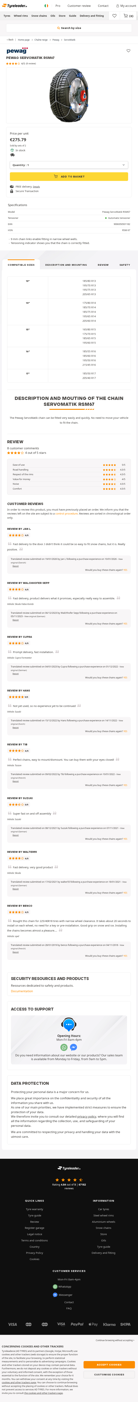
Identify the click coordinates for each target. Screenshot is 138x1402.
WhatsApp (64, 1286)
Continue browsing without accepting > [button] (115, 1340)
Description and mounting (66, 264)
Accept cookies (109, 1364)
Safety (124, 264)
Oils (52, 15)
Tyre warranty (34, 1209)
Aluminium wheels (103, 1221)
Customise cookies (109, 1374)
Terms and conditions (34, 1240)
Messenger (65, 1295)
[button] (34, 616)
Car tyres (103, 1209)
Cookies (34, 1259)
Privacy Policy (34, 1253)
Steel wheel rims (103, 1215)
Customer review (79, 6)
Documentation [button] (22, 991)
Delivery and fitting (92, 15)
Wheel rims (21, 15)
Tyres (7, 15)
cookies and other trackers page (19, 1382)
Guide (72, 15)
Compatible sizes (21, 264)
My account (128, 6)
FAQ (69, 1308)
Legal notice (34, 1234)
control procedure (66, 513)
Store (62, 15)
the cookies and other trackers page (43, 1393)
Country (35, 1246)
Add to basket (72, 176)
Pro (58, 6)
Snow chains (39, 15)
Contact (103, 6)
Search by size (70, 28)
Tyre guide (34, 1215)
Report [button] (16, 566)
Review (103, 264)
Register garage (34, 1228)
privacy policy (86, 1116)
